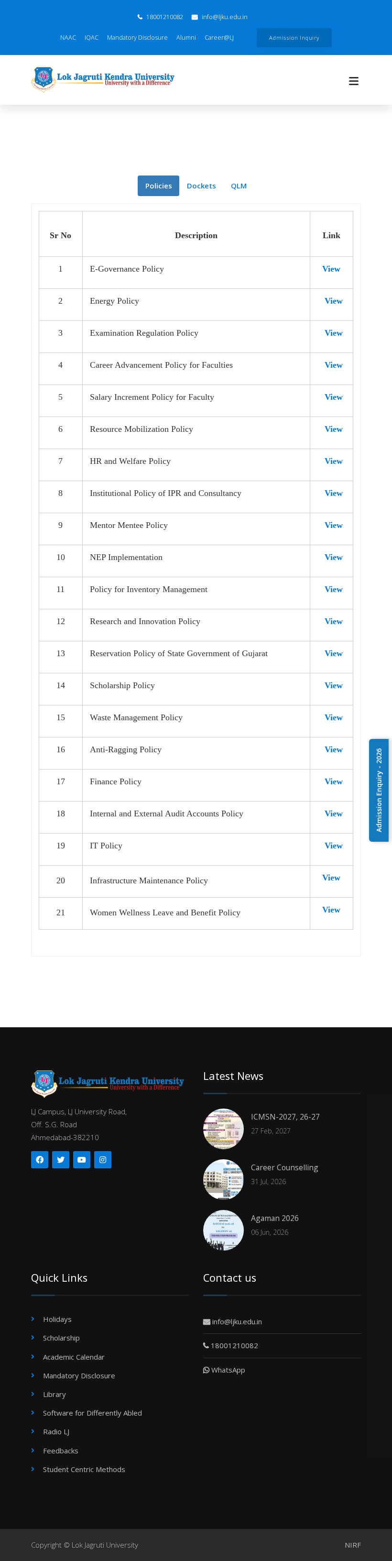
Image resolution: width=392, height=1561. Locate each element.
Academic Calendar (74, 1357)
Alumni (186, 37)
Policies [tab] (158, 185)
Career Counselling (284, 1167)
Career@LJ (219, 37)
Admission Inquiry (294, 37)
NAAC (68, 37)
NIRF (353, 1545)
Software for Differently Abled (92, 1413)
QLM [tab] (239, 185)
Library (54, 1394)
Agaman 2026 (275, 1218)
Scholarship (61, 1337)
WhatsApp (227, 1369)
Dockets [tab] (201, 185)
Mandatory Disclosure (137, 37)
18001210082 (164, 17)
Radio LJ (56, 1431)
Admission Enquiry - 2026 (378, 790)
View (331, 269)
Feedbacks (60, 1450)
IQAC (91, 37)
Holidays (57, 1319)
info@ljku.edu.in (224, 17)
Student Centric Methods (84, 1469)
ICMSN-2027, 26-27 (285, 1116)
